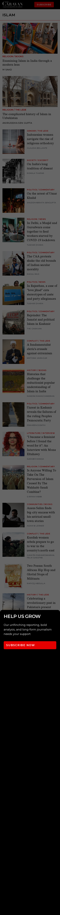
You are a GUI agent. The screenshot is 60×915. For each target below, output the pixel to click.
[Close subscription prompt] (57, 616)
